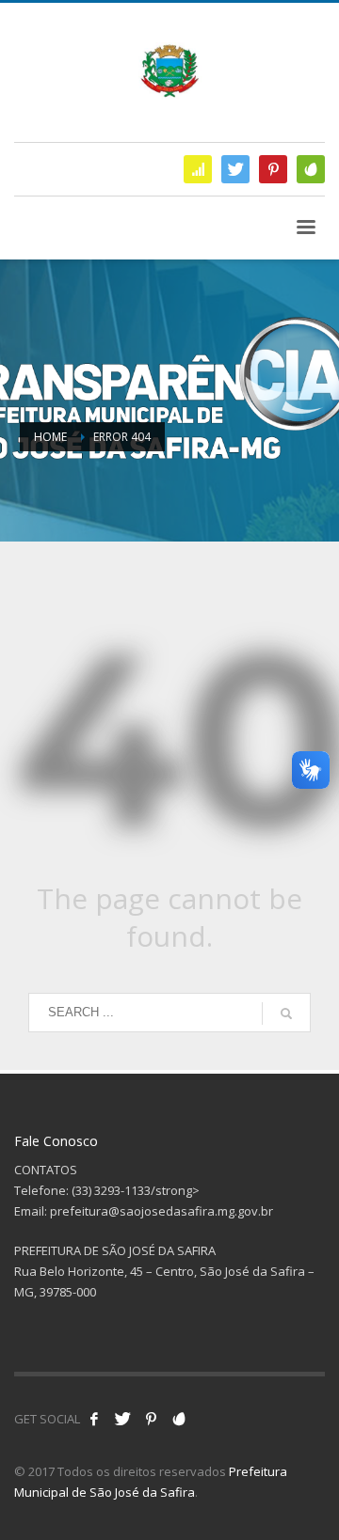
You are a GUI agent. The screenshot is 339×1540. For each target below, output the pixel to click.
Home (50, 437)
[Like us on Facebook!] (94, 1419)
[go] (286, 1013)
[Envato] (311, 169)
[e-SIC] (198, 169)
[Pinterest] (273, 169)
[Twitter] (235, 169)
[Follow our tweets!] (122, 1419)
